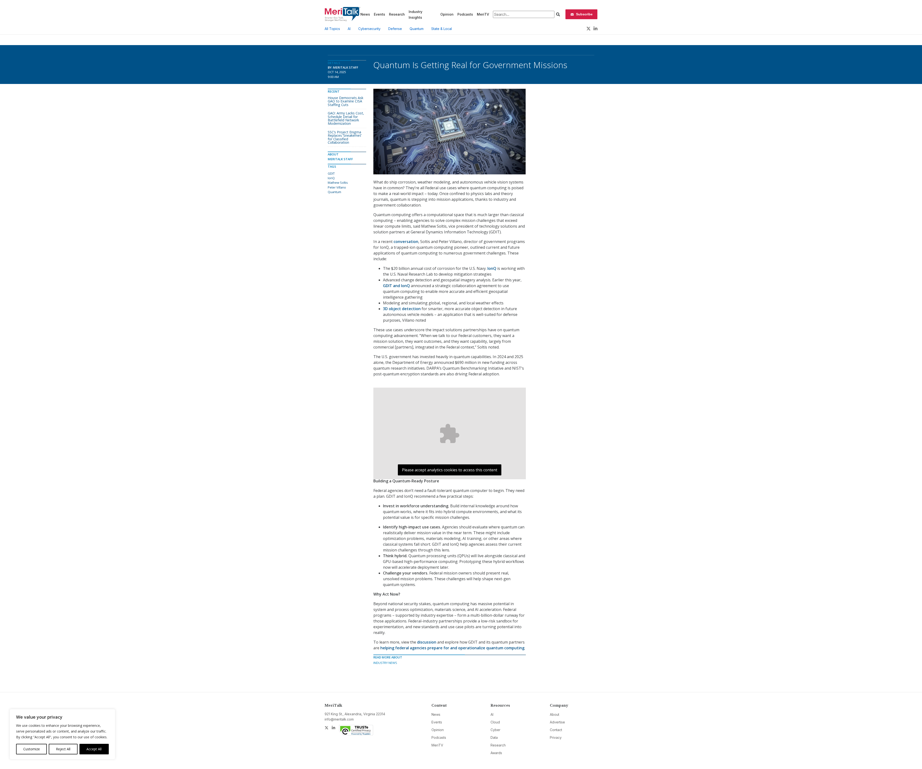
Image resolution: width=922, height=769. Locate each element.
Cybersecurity (369, 29)
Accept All (94, 749)
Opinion (447, 14)
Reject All (63, 749)
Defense (395, 29)
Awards (496, 753)
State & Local (441, 29)
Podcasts (465, 14)
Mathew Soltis (338, 182)
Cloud (495, 722)
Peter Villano (337, 187)
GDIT (331, 173)
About (554, 714)
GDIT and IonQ (396, 285)
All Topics (332, 29)
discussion (426, 642)
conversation (406, 241)
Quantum (417, 29)
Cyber (495, 730)
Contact (556, 730)
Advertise (557, 722)
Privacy (556, 737)
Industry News (385, 663)
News (365, 14)
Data (494, 737)
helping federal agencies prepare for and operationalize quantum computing (452, 648)
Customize (31, 749)
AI (349, 29)
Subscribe (584, 14)
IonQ (491, 268)
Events (379, 14)
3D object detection (402, 308)
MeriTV (483, 14)
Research (397, 14)
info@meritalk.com (339, 719)
